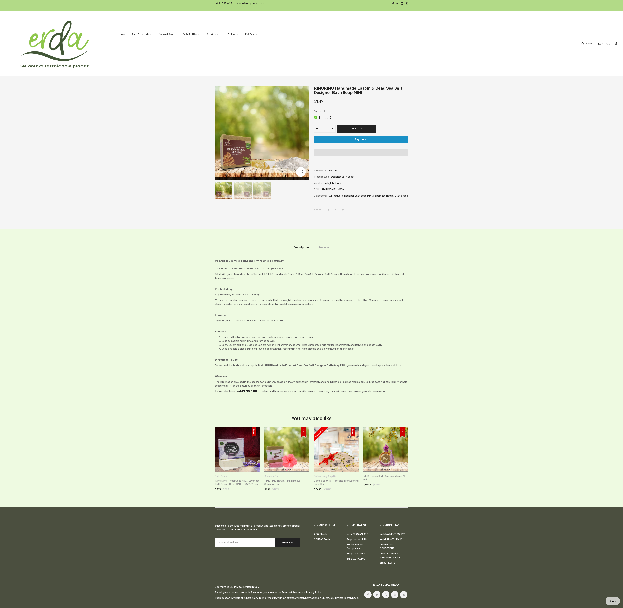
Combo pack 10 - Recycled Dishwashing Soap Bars (336, 482)
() (606, 43)
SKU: (316, 189)
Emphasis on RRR (357, 539)
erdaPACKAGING (246, 391)
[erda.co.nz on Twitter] (376, 594)
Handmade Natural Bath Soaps (390, 195)
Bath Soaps (221, 476)
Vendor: (318, 183)
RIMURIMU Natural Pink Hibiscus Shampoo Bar (282, 482)
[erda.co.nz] (55, 43)
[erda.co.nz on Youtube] (403, 594)
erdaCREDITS (387, 562)
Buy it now (361, 139)
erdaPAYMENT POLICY (392, 534)
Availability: (320, 170)
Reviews (324, 247)
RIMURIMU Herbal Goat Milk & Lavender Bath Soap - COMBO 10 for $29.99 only (237, 482)
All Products (336, 195)
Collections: (320, 195)
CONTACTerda (322, 539)
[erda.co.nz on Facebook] (368, 594)
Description (301, 247)
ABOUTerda (320, 534)
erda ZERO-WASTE (357, 534)
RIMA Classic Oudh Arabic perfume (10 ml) (384, 478)
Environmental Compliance (355, 546)
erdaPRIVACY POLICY (392, 539)
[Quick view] (259, 466)
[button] (361, 152)
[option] (223, 190)
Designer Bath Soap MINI (358, 195)
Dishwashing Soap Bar (325, 476)
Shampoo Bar (271, 476)
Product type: (321, 176)
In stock (237, 469)
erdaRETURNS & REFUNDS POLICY (390, 555)
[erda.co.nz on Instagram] (385, 594)
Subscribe (287, 542)
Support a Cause (356, 553)
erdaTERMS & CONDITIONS (387, 546)
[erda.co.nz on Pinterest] (394, 594)
